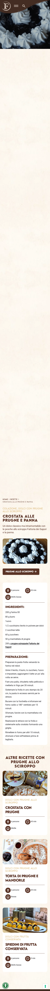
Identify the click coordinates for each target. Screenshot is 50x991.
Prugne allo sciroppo (19, 571)
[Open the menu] (16, 6)
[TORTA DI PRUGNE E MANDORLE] (25, 841)
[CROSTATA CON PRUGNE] (25, 772)
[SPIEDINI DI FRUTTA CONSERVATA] (25, 909)
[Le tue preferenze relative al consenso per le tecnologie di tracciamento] (45, 986)
